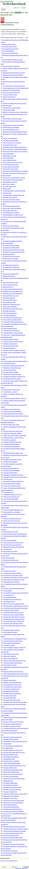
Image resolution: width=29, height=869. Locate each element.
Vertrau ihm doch (7, 193)
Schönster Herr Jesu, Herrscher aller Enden (14, 477)
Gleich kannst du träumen (10, 804)
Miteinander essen (8, 781)
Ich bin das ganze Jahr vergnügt (11, 700)
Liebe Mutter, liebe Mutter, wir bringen (13, 475)
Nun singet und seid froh (9, 370)
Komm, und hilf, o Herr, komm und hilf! (13, 180)
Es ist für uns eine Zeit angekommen (13, 746)
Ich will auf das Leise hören (10, 145)
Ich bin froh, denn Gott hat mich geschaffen (14, 831)
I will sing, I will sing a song (10, 94)
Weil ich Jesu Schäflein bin (10, 658)
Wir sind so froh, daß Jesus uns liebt (12, 575)
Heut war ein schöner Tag (10, 791)
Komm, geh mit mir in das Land (11, 520)
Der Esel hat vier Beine (9, 276)
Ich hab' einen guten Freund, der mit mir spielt (15, 608)
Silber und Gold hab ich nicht (10, 282)
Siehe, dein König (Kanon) (10, 300)
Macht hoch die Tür (8, 287)
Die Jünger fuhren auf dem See (11, 267)
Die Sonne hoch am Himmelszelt (12, 693)
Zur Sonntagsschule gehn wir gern (12, 686)
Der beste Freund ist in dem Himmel (12, 641)
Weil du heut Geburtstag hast (11, 468)
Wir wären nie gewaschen (10, 472)
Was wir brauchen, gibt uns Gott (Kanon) (14, 778)
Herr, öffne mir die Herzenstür (10, 140)
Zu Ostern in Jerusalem (9, 440)
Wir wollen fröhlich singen (9, 44)
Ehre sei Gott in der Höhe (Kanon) (12, 319)
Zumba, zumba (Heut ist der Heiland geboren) (15, 361)
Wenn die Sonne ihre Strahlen (11, 761)
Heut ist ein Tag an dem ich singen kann (13, 844)
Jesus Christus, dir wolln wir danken (12, 118)
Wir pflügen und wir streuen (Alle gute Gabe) (15, 702)
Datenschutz (18, 868)
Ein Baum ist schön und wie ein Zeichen (14, 617)
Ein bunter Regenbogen (9, 697)
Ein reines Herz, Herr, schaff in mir (12, 545)
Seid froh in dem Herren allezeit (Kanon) (14, 588)
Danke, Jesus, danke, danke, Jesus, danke (14, 435)
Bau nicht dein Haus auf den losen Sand (13, 249)
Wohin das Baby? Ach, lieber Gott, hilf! (13, 215)
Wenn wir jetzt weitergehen (10, 138)
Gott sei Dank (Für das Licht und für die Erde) (15, 741)
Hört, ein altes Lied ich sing (10, 210)
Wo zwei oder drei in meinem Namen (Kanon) (15, 149)
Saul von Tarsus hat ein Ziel (10, 284)
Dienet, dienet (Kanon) (9, 601)
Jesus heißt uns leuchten (10, 665)
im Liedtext (23, 7)
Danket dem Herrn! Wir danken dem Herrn (14, 72)
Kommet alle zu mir (8, 492)
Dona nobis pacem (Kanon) (10, 197)
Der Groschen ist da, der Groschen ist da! (13, 252)
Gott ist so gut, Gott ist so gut (10, 560)
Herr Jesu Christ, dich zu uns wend (12, 142)
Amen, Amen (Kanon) (8, 153)
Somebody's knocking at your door (12, 494)
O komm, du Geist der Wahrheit (11, 444)
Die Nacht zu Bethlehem (9, 315)
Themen (12, 12)
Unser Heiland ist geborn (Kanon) (12, 378)
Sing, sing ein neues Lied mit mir (11, 92)
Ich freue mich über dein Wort (10, 164)
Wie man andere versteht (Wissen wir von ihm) (15, 606)
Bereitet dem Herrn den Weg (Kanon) (12, 291)
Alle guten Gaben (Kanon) (10, 767)
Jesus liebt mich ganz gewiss (11, 654)
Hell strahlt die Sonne (9, 759)
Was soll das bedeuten (9, 348)
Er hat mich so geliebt (9, 645)
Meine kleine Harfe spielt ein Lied (12, 367)
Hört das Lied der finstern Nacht (11, 409)
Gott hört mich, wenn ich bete (10, 169)
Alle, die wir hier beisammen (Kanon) (13, 837)
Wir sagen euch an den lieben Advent (12, 293)
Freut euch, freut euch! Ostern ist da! (12, 431)
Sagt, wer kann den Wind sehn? (11, 446)
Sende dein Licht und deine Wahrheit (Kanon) (15, 131)
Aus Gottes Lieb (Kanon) (9, 311)
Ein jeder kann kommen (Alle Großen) (13, 811)
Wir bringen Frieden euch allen (11, 630)
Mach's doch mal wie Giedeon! (11, 225)
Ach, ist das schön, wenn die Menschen (13, 621)
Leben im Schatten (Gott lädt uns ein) (13, 510)
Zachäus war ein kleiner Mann (11, 274)
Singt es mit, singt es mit (9, 97)
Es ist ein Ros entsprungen (10, 306)
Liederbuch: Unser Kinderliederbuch (8, 860)
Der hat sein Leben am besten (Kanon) (13, 614)
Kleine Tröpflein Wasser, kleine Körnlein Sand (15, 673)
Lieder (2, 12)
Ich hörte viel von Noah (9, 571)
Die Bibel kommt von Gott (9, 156)
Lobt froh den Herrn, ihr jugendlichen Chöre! (15, 638)
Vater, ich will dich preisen (9, 160)
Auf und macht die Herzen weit (10, 48)
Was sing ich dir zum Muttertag (11, 470)
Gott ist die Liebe (7, 479)
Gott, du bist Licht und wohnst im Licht (13, 542)
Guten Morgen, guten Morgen (11, 756)
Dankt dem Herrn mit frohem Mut (11, 90)
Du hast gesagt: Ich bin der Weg (11, 483)
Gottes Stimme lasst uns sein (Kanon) (13, 413)
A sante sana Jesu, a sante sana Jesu (13, 437)
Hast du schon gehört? (9, 254)
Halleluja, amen (7, 188)
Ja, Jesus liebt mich (8, 595)
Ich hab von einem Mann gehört (11, 247)
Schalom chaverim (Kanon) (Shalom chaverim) (15, 829)
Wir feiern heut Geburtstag (10, 461)
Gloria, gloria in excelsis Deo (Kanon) (12, 308)
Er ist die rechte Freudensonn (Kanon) (13, 289)
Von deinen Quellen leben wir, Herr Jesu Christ (15, 577)
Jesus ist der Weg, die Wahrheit (11, 512)
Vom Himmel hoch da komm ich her (12, 317)
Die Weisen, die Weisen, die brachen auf (14, 376)
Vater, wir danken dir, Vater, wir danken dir (14, 647)
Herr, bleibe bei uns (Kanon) (10, 785)
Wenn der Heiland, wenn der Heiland (13, 671)
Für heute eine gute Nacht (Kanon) (12, 809)
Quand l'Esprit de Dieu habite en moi (13, 453)
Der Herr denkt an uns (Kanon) (11, 166)
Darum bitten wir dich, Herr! (10, 182)
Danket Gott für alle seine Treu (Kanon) (13, 75)
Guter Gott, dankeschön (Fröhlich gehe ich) (14, 765)
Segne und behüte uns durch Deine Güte (13, 195)
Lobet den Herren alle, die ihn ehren (12, 750)
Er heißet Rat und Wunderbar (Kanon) (13, 322)
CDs (23, 12)
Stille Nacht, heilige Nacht (10, 343)
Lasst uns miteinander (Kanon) (11, 129)
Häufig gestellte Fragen (6, 14)
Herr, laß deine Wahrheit (9, 540)
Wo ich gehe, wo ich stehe (10, 551)
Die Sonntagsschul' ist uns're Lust (12, 684)
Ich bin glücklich (7, 590)
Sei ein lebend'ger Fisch (9, 597)
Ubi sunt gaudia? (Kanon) (10, 328)
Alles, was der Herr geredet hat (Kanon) (13, 603)
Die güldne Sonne (8, 748)
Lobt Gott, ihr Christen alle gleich (11, 304)
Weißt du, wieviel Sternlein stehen (12, 682)
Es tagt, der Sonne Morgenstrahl (11, 763)
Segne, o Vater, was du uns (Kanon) (12, 774)
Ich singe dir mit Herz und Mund (11, 66)
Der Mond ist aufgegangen (10, 783)
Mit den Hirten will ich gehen (10, 346)
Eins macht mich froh (8, 558)
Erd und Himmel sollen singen (10, 53)
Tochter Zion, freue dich (9, 298)
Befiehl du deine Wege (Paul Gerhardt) (13, 547)
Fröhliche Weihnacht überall (10, 339)
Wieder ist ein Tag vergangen (11, 796)
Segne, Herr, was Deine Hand (11, 772)
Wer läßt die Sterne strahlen (10, 739)
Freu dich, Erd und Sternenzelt (11, 330)
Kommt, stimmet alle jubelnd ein (11, 643)
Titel (26, 37)
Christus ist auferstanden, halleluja (12, 433)
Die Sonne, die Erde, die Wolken (12, 726)
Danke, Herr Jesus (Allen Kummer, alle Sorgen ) (15, 171)
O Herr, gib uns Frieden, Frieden (11, 199)
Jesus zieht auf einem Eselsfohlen (12, 411)
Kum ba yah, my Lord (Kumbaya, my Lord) (14, 177)
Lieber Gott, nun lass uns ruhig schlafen (13, 800)
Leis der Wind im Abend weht (11, 807)
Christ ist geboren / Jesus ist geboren (13, 333)
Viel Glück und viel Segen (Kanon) (12, 459)
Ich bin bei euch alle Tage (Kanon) (12, 573)
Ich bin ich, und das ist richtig (11, 835)
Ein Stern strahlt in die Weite (10, 372)
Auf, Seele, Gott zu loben (9, 695)
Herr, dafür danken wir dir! (9, 186)
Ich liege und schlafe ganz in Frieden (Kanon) (15, 794)
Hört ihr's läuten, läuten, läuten (11, 424)
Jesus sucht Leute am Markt (10, 499)
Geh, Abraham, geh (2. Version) (11, 212)
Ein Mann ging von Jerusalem (10, 258)
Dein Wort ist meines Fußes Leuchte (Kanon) (14, 147)
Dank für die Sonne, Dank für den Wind (13, 125)
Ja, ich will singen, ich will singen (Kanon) (14, 86)
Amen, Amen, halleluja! (9, 184)
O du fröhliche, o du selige (10, 392)
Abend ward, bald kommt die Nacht (12, 787)
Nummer (20, 37)
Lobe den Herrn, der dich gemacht (12, 107)
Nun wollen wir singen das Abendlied (13, 802)
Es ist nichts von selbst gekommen (12, 724)
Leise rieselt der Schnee (9, 302)
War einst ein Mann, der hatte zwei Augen (14, 826)
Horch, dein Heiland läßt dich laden (12, 663)
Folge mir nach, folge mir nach (11, 496)
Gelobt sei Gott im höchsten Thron (12, 442)
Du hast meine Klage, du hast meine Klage (14, 190)
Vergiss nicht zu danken (9, 110)
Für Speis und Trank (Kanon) (11, 776)
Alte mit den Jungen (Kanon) (9, 46)
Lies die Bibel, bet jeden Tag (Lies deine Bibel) (15, 593)
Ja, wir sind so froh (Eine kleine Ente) (13, 833)
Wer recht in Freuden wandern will (12, 737)
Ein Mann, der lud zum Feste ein (11, 256)
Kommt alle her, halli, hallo (10, 850)
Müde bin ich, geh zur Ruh (10, 798)
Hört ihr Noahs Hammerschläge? (11, 206)
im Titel (17, 7)
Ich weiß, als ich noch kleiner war (12, 789)
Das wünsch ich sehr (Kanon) (11, 610)
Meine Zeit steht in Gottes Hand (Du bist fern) (15, 534)
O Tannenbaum (7, 743)
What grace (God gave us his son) (12, 518)
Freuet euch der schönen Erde (11, 689)
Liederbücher (18, 12)
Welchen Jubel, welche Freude (11, 389)
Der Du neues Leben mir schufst (11, 485)
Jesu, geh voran (7, 549)
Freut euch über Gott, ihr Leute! (11, 245)
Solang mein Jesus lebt (9, 656)
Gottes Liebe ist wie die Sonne (11, 582)
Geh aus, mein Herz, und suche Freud (13, 721)
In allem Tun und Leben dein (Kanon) (13, 623)
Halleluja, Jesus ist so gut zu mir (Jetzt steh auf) (15, 112)
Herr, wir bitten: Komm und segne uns (12, 162)
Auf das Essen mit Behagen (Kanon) (13, 770)
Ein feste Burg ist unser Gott (10, 531)
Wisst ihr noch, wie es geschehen (12, 374)
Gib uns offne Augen (8, 158)
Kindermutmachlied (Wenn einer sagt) (13, 612)
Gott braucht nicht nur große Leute (12, 599)
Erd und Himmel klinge (8, 51)
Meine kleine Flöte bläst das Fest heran (13, 365)
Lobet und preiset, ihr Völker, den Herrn (12, 59)
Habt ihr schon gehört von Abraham (12, 208)
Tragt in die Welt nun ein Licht (10, 295)
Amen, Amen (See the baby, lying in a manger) (15, 151)
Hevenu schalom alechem (10, 632)
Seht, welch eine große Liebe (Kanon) (13, 481)
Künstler (6, 12)
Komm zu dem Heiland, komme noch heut (14, 660)
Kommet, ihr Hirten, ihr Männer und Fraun (14, 350)
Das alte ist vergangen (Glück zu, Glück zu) (14, 398)
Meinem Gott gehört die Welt (10, 691)
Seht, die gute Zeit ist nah (10, 313)
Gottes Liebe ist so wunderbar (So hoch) (14, 579)
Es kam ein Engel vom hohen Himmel (13, 341)
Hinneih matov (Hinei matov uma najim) (13, 619)
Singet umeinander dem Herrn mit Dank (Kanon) (15, 88)
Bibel (26, 12)
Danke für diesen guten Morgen (11, 127)
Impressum (25, 868)
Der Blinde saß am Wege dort (10, 265)
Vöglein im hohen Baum (9, 680)
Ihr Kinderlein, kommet (9, 363)
